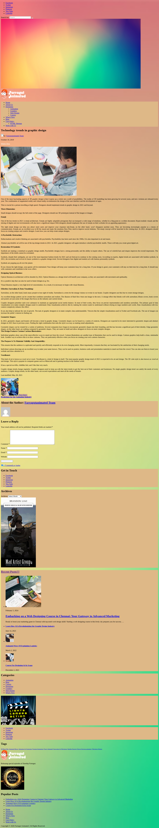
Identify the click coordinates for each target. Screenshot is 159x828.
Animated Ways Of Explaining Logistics (21, 646)
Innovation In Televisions (60, 749)
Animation (14, 109)
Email (4, 452)
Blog (7, 119)
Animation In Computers (25, 749)
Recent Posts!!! (10, 571)
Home (8, 103)
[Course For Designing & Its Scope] (10, 661)
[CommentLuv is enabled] (11, 465)
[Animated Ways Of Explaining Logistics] (10, 641)
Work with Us (11, 126)
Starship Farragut (72, 749)
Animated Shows (13, 749)
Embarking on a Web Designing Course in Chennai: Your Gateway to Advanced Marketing (63, 616)
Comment (5, 444)
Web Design (14, 113)
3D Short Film (5, 749)
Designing (9, 107)
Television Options (97, 749)
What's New (5, 144)
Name (4, 448)
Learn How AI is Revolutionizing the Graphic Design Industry (30, 626)
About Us (9, 105)
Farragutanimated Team (15, 136)
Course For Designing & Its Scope (19, 665)
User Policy (10, 121)
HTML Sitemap (16, 123)
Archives (4, 496)
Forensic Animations (37, 749)
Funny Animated (48, 749)
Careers (13, 115)
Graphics (13, 111)
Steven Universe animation (84, 749)
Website (4, 457)
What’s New (10, 117)
